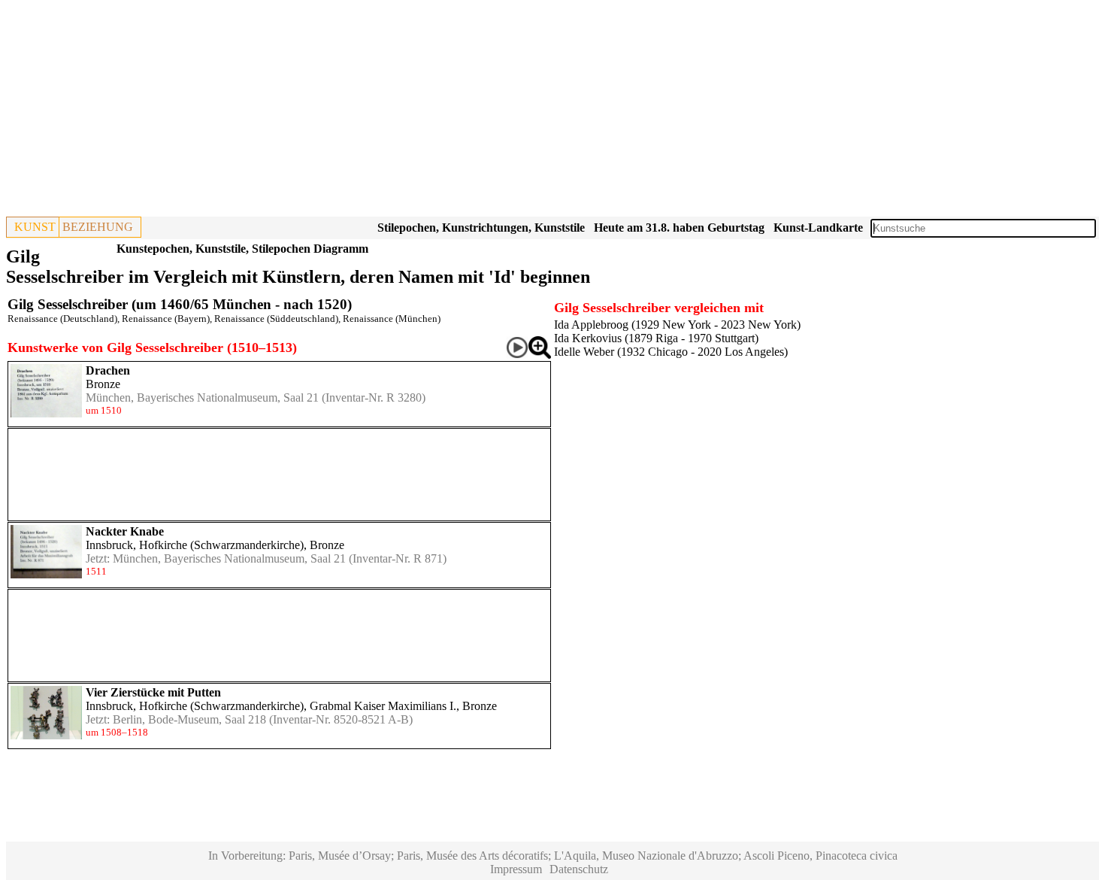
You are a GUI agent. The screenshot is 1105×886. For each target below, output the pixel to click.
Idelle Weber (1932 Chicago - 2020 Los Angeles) (671, 351)
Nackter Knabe (125, 531)
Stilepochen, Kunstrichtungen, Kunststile (481, 227)
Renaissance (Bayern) (166, 318)
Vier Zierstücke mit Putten (153, 692)
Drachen (108, 370)
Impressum (516, 869)
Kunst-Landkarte (818, 227)
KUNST (35, 226)
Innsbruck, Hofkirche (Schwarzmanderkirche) (195, 545)
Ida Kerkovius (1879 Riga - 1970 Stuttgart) (656, 338)
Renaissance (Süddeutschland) (276, 318)
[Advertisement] (457, 111)
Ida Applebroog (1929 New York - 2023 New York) (677, 324)
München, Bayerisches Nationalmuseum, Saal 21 (202, 397)
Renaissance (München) (391, 318)
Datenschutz (578, 869)
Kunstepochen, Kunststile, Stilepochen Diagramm (242, 248)
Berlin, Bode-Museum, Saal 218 (189, 719)
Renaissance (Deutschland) (62, 318)
